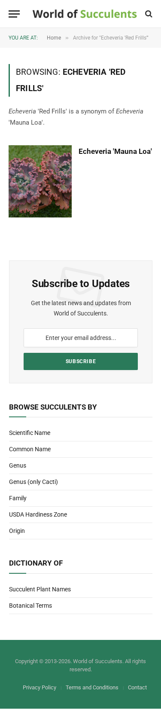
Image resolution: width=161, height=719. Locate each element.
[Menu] (14, 14)
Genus (17, 465)
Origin (17, 530)
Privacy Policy (39, 687)
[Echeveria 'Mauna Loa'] (40, 181)
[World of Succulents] (85, 14)
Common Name (30, 449)
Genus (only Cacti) (33, 481)
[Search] (147, 14)
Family (18, 498)
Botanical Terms (30, 605)
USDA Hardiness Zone (38, 514)
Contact (137, 687)
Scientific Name (29, 432)
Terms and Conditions (92, 687)
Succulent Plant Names (40, 589)
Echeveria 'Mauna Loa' (115, 151)
